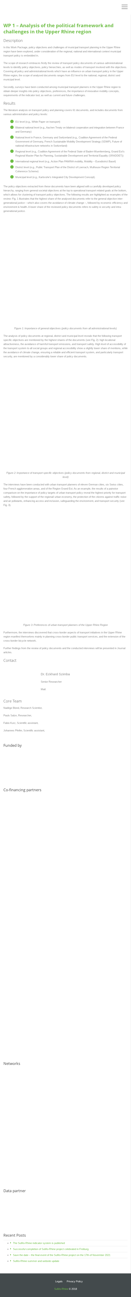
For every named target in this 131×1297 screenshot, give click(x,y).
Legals (59, 1281)
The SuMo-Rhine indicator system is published (39, 1243)
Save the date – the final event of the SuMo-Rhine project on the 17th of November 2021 (61, 1255)
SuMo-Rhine (61, 1288)
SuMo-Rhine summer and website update (36, 1261)
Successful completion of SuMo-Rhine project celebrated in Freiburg (51, 1249)
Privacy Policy (75, 1281)
